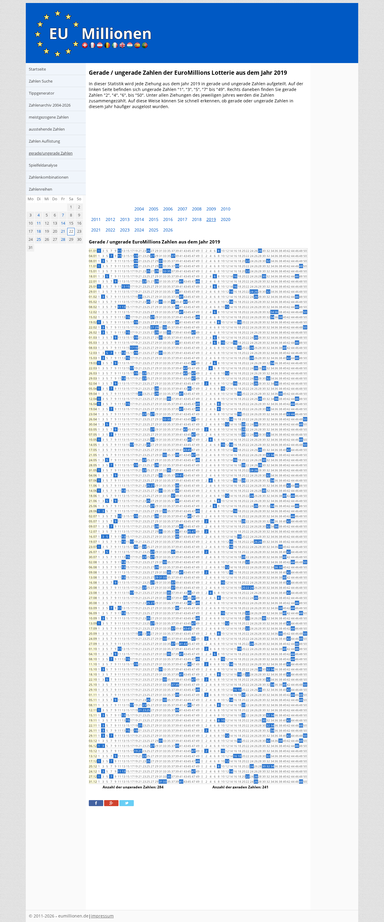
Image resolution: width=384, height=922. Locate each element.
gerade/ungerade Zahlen (51, 153)
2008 (197, 209)
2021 (96, 230)
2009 (211, 209)
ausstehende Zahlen (47, 129)
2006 (168, 209)
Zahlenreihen (40, 189)
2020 (225, 219)
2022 (110, 230)
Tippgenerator (41, 93)
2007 (182, 209)
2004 (139, 209)
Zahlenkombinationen (48, 177)
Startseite (37, 69)
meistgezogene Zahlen (49, 117)
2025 (153, 230)
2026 (168, 230)
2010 (225, 209)
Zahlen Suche (40, 81)
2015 (153, 219)
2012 (110, 219)
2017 (182, 219)
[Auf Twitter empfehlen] (126, 803)
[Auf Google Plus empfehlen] (111, 803)
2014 (139, 219)
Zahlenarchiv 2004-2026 (49, 105)
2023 (125, 230)
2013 (125, 219)
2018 (197, 219)
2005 (153, 209)
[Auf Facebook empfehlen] (96, 803)
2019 (211, 219)
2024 (139, 230)
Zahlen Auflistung (44, 141)
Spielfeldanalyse (43, 165)
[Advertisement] (198, 156)
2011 (96, 219)
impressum (102, 916)
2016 (168, 219)
